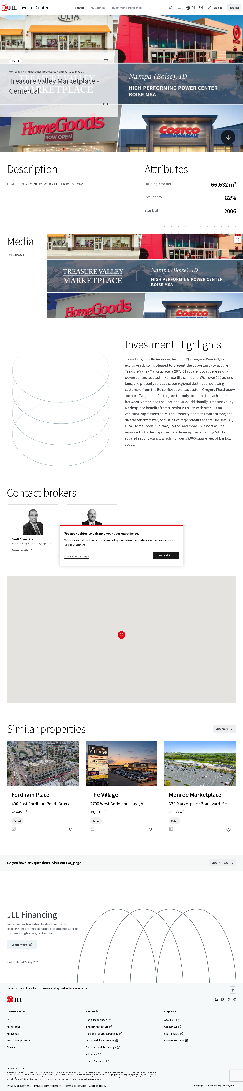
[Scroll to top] (232, 990)
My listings (13, 1033)
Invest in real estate (97, 1026)
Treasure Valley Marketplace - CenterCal (64, 988)
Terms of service (75, 1086)
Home (10, 988)
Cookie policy (97, 1086)
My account (13, 1026)
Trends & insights (95, 1061)
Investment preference (20, 1040)
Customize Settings (76, 556)
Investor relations (174, 1040)
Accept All (165, 555)
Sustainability (171, 1033)
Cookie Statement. (75, 544)
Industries (91, 1054)
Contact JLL (170, 1026)
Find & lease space (96, 1020)
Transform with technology (101, 1047)
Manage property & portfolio (102, 1033)
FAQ (9, 1020)
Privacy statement (19, 1086)
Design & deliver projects (100, 1040)
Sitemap (11, 1047)
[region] (121, 545)
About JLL (169, 1020)
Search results (28, 988)
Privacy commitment (48, 1086)
